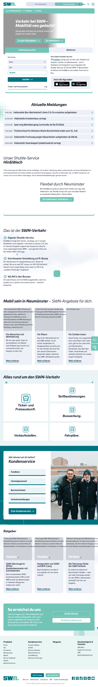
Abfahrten (71, 50)
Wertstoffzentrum (9, 663)
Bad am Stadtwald (9, 658)
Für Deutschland (40, 4)
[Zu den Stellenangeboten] (94, 347)
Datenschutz (34, 679)
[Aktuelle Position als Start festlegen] (44, 62)
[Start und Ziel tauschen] (44, 67)
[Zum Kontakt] (94, 339)
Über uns (26, 679)
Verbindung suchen (27, 50)
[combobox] (25, 62)
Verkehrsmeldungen (20, 500)
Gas (4, 647)
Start (11, 62)
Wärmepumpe (7, 653)
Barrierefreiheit (18, 490)
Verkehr (5, 660)
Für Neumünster (68, 4)
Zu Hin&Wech (53, 41)
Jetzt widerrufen (52, 675)
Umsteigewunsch (19, 481)
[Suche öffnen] (88, 4)
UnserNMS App (33, 655)
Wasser (5, 655)
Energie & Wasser (34, 645)
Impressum (44, 679)
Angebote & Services (84, 650)
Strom (5, 645)
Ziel (10, 67)
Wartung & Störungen (35, 658)
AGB (51, 679)
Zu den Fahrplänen (27, 41)
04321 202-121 (71, 614)
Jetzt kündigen (37, 675)
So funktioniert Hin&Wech (55, 199)
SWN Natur (81, 647)
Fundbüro (15, 472)
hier (22, 251)
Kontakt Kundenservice (71, 620)
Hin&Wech (56, 59)
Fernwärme (7, 650)
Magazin (57, 642)
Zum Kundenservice (21, 511)
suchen (25, 79)
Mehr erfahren (12, 361)
